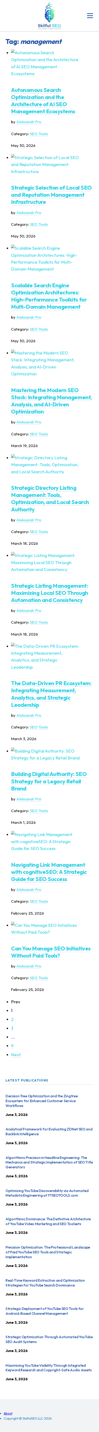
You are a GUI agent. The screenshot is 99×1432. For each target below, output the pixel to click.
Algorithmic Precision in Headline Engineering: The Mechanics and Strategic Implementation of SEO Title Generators (49, 1162)
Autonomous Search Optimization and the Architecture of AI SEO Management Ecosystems (43, 100)
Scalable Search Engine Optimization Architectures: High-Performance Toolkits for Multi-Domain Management (49, 296)
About (8, 1413)
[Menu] (90, 15)
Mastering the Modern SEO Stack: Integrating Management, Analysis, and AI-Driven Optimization (51, 401)
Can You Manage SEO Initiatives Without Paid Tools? (51, 952)
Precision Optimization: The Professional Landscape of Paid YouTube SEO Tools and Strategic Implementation (48, 1252)
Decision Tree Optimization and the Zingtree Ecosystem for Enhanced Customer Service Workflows (42, 1101)
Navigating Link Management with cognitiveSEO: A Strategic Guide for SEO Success (49, 871)
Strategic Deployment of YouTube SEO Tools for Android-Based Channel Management (45, 1311)
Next (16, 1054)
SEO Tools (39, 133)
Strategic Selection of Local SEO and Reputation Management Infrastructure (51, 194)
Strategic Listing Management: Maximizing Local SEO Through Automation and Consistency (49, 592)
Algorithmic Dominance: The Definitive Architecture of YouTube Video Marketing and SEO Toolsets (48, 1221)
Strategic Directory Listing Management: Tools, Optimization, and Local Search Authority (50, 498)
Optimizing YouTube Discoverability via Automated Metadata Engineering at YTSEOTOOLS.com (47, 1193)
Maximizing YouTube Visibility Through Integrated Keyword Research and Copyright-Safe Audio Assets (49, 1367)
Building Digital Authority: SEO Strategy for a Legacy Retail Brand (49, 781)
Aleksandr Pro (28, 121)
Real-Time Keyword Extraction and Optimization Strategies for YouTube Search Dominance (45, 1282)
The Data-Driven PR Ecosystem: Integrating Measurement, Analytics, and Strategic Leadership (51, 694)
